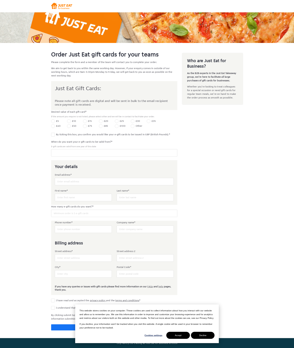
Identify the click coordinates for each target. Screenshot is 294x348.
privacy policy (98, 300)
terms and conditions (127, 300)
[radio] (57, 121)
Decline (202, 335)
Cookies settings (153, 335)
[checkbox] (114, 124)
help (160, 286)
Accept (178, 335)
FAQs (150, 286)
